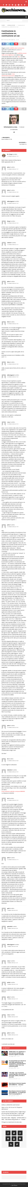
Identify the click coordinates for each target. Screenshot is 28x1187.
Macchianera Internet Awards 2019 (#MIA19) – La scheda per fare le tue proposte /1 (17, 1092)
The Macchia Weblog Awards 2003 (14, 1115)
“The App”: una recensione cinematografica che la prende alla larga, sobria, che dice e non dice (17, 1075)
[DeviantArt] (24, 4)
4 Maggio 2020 (13, 1056)
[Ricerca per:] (14, 20)
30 (18, 1095)
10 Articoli (21, 127)
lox (8, 759)
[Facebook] (3, 4)
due (19, 56)
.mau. (14, 39)
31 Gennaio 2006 (7, 39)
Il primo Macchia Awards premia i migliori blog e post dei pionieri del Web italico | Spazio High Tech (14, 1113)
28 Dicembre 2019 (14, 1078)
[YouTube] (15, 4)
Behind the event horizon (13, 1105)
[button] (26, 1)
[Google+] (21, 4)
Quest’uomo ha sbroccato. (15, 1122)
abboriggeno (10, 201)
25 (18, 39)
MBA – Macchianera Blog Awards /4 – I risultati (13, 1119)
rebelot (9, 242)
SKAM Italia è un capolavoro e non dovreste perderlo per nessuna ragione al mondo (17, 1053)
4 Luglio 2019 (12, 1095)
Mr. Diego (9, 154)
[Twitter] (6, 4)
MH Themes (14, 1185)
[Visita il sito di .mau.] (14, 132)
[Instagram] (9, 4)
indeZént (9, 770)
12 (18, 1068)
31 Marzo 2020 (13, 1068)
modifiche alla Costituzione (16, 48)
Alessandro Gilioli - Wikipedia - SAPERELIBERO (13, 1117)
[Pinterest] (12, 4)
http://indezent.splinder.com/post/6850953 (13, 791)
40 (20, 1086)
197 (18, 1056)
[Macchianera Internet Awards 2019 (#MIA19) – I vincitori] (5, 1085)
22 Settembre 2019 (14, 1086)
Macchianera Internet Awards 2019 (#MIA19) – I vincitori (17, 1083)
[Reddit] (18, 4)
